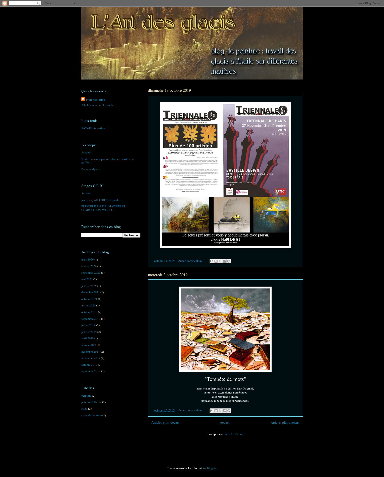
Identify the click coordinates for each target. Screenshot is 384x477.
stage (84, 409)
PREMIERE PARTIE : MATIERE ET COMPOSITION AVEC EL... (103, 208)
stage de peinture (91, 415)
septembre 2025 (90, 272)
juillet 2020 (88, 305)
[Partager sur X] (220, 261)
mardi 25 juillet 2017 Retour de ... (101, 200)
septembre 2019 (90, 319)
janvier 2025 (89, 286)
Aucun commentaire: (191, 261)
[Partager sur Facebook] (224, 261)
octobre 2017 (89, 365)
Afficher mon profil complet (97, 105)
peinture (86, 396)
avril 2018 (87, 338)
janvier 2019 (89, 332)
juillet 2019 (88, 325)
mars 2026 (87, 259)
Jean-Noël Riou (95, 99)
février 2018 (88, 345)
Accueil (225, 422)
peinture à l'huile (91, 402)
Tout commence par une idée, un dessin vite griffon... (107, 161)
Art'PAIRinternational (94, 128)
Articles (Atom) (234, 434)
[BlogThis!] (216, 261)
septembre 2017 (90, 371)
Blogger (211, 468)
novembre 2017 (90, 358)
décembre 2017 (90, 352)
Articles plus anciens (285, 422)
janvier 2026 (89, 266)
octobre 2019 (89, 312)
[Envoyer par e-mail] (212, 261)
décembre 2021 (90, 292)
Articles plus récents (165, 422)
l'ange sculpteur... (91, 169)
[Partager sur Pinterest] (228, 261)
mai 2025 (87, 279)
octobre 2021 (89, 299)
